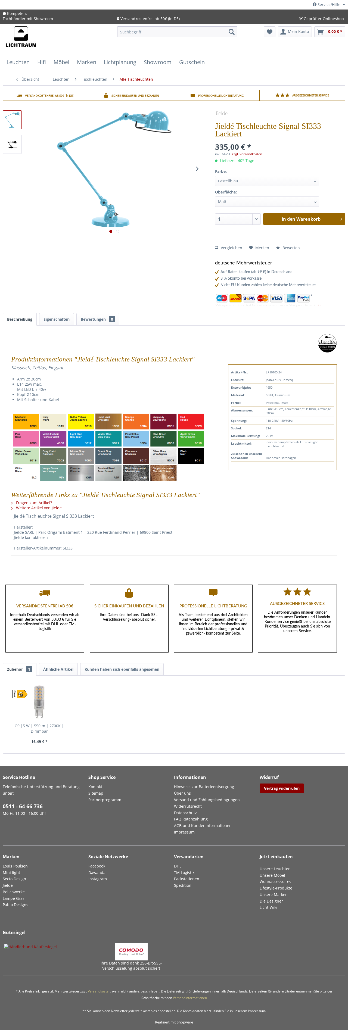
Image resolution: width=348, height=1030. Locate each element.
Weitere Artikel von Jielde (38, 507)
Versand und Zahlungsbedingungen (207, 799)
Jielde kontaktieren (31, 537)
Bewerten (290, 247)
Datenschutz (185, 812)
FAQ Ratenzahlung (191, 819)
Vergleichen (231, 247)
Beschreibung (19, 319)
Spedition (182, 885)
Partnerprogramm (104, 799)
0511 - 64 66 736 (23, 806)
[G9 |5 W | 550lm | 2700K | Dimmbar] (39, 701)
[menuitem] (177, 34)
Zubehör (18, 669)
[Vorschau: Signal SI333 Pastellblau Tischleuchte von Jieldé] (12, 119)
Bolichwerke (14, 891)
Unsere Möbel (272, 875)
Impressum (184, 832)
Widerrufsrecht (188, 806)
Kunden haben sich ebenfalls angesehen (122, 669)
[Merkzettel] (269, 31)
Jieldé (8, 885)
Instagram (97, 878)
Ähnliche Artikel (58, 669)
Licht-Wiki (268, 907)
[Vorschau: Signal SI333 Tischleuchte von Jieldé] (12, 144)
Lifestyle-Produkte (276, 888)
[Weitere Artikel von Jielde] (327, 343)
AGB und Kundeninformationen (203, 825)
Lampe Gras (13, 898)
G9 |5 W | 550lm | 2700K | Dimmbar (39, 728)
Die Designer (271, 901)
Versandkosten (99, 991)
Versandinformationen (190, 997)
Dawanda (96, 872)
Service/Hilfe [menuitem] (328, 4)
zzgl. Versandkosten (247, 154)
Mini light (11, 872)
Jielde (221, 113)
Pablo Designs (15, 904)
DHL (177, 866)
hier (319, 305)
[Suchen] (231, 31)
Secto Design (14, 878)
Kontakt (95, 786)
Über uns (182, 793)
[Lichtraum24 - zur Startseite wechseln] (20, 40)
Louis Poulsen (15, 866)
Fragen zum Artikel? (33, 502)
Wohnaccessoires (275, 881)
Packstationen (186, 878)
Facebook (96, 866)
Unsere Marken (274, 894)
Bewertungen (97, 319)
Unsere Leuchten (275, 868)
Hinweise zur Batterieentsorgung (204, 786)
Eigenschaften (57, 319)
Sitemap (95, 793)
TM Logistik (184, 872)
